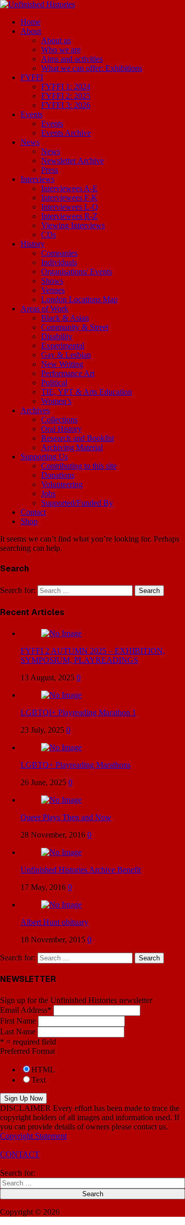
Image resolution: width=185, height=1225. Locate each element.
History (33, 243)
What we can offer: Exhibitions (91, 68)
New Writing (62, 364)
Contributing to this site (79, 465)
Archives (35, 410)
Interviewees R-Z (69, 216)
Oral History (61, 428)
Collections (59, 419)
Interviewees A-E (69, 188)
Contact (33, 512)
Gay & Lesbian (66, 354)
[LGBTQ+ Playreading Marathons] (61, 747)
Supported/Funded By (77, 502)
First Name (18, 1020)
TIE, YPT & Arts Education (86, 391)
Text (38, 1079)
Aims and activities (72, 58)
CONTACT (20, 1154)
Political (54, 382)
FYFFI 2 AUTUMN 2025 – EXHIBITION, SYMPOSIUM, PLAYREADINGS (93, 655)
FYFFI (32, 77)
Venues (53, 290)
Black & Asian (65, 317)
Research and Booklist (77, 438)
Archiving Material (72, 447)
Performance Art (68, 373)
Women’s (56, 401)
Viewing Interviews (73, 225)
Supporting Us (44, 456)
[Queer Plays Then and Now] (61, 799)
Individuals (59, 262)
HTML (43, 1069)
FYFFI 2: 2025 (65, 95)
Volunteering (62, 484)
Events (32, 114)
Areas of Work (44, 308)
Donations (58, 475)
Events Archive (66, 132)
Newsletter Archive (72, 160)
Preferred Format (27, 1051)
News (30, 142)
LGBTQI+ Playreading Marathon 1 (78, 712)
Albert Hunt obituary (54, 922)
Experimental (62, 345)
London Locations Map (79, 299)
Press (49, 169)
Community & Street (74, 327)
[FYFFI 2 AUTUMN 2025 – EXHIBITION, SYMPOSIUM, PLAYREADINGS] (61, 633)
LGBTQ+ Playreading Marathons (76, 764)
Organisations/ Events (76, 271)
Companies (59, 253)
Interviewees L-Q (69, 206)
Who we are (61, 49)
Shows (52, 280)
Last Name (17, 1031)
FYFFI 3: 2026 (65, 105)
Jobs (48, 493)
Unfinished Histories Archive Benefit (81, 869)
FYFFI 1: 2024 (65, 86)
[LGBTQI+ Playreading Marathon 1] (61, 695)
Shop (29, 521)
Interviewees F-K (69, 197)
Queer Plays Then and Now (66, 817)
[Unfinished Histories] (37, 4)
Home (31, 21)
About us (56, 40)
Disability (56, 336)
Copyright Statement (33, 1135)
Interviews (37, 179)
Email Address (25, 1010)
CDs (48, 234)
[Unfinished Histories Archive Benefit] (61, 852)
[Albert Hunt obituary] (61, 904)
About (31, 31)
